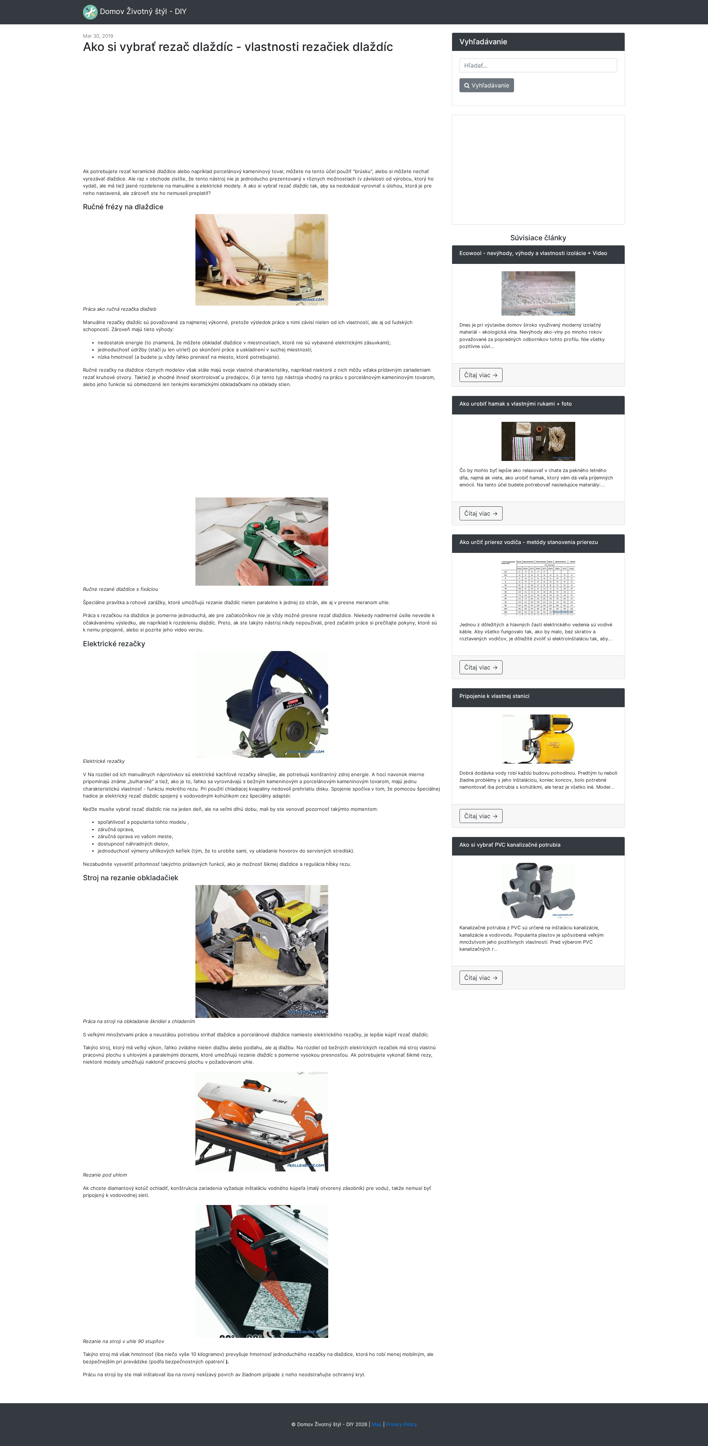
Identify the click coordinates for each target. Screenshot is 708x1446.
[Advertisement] (262, 114)
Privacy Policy (401, 1424)
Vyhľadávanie (489, 85)
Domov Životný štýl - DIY (142, 11)
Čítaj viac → (481, 375)
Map (377, 1424)
